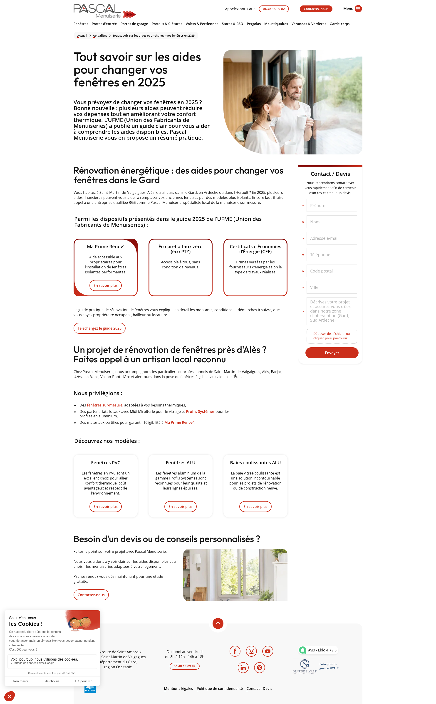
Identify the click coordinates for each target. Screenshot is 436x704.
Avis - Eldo (322, 650)
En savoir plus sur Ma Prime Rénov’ (106, 267)
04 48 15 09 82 (274, 9)
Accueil (82, 35)
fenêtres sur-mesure (104, 405)
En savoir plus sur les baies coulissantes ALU (255, 486)
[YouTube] (267, 651)
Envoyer (332, 352)
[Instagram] (251, 651)
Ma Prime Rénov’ (179, 422)
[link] (305, 666)
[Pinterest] (259, 667)
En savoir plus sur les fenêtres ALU (181, 486)
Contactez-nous (316, 9)
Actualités (100, 35)
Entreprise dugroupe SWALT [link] (329, 666)
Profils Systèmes (200, 411)
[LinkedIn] (243, 667)
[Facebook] (235, 651)
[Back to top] (218, 623)
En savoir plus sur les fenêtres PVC (106, 486)
